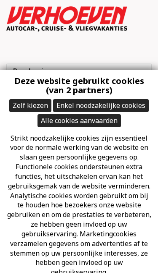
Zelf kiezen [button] (30, 105)
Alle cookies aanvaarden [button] (79, 120)
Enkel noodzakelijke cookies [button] (100, 105)
